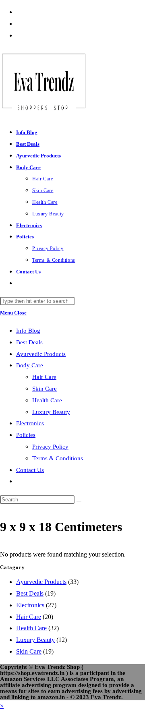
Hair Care (44, 377)
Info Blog (28, 330)
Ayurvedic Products (41, 354)
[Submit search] (79, 501)
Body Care (29, 365)
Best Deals (29, 342)
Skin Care (44, 388)
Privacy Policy (50, 446)
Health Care (47, 400)
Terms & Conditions (57, 458)
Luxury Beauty (51, 412)
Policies (25, 435)
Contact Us (30, 470)
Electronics (30, 423)
